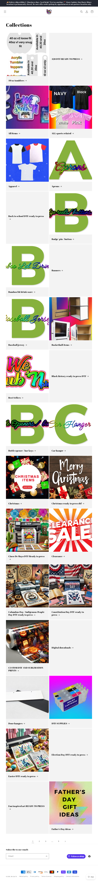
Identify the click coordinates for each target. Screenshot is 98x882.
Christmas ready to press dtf (67, 503)
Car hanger (57, 450)
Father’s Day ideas (61, 829)
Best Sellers (14, 397)
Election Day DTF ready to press (68, 754)
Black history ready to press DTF (69, 376)
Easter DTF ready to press (22, 776)
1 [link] (32, 841)
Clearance (57, 556)
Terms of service (46, 876)
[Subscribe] (46, 856)
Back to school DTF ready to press (26, 216)
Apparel (12, 186)
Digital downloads (61, 647)
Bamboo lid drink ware (20, 292)
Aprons (55, 186)
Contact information (72, 876)
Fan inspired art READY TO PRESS (26, 806)
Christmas (13, 503)
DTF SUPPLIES (59, 723)
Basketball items (60, 345)
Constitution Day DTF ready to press (68, 613)
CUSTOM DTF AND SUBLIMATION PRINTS (25, 669)
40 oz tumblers (16, 80)
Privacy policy (34, 876)
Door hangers (15, 723)
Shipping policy (59, 876)
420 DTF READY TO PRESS (66, 59)
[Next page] (65, 841)
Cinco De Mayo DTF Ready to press (26, 556)
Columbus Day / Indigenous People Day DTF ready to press (26, 613)
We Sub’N (14, 876)
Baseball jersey (16, 345)
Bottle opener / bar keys (20, 450)
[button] (5, 11)
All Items (13, 133)
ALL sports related (61, 133)
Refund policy (23, 876)
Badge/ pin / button (62, 239)
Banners (56, 270)
